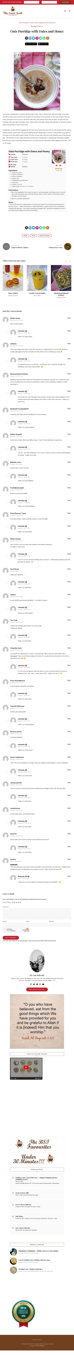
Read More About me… (37, 989)
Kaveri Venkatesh (17, 757)
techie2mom (15, 808)
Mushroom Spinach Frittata (61, 294)
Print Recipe (44, 44)
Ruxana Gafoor (16, 732)
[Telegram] (40, 38)
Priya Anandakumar (17, 681)
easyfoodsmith (16, 783)
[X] (26, 38)
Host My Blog (40, 1346)
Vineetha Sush (15, 648)
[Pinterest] (37, 38)
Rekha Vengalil (16, 434)
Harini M (13, 834)
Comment (6, 907)
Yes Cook (13, 620)
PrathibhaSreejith (17, 488)
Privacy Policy (37, 1340)
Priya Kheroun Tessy (18, 513)
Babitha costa (15, 462)
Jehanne (13, 344)
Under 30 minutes (45, 235)
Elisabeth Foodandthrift (19, 409)
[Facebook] (30, 38)
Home (20, 23)
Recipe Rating (7, 902)
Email (28, 921)
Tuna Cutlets (13, 293)
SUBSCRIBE (65, 2)
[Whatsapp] (44, 38)
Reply (69, 318)
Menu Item (31, 984)
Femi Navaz (14, 569)
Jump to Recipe (31, 44)
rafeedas (21, 331)
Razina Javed (15, 318)
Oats (34, 235)
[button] (60, 165)
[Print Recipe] (56, 165)
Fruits (25, 235)
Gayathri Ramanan (17, 706)
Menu (69, 11)
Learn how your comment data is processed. (42, 941)
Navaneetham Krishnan (19, 374)
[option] (13, 281)
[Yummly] (47, 38)
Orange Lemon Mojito (37, 293)
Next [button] (69, 261)
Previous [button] (66, 261)
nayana (13, 595)
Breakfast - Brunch (28, 23)
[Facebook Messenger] (33, 38)
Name (5, 921)
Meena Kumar (15, 539)
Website (51, 921)
